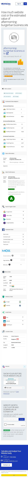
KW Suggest (16, 96)
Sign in (19, 3)
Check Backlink (8, 96)
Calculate (22, 419)
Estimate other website (9, 93)
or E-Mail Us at (6, 459)
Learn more (6, 472)
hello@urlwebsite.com (10, 461)
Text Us (4, 455)
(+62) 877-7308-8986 (9, 457)
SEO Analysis (19, 93)
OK (14, 475)
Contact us (6, 465)
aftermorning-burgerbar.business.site (13, 50)
